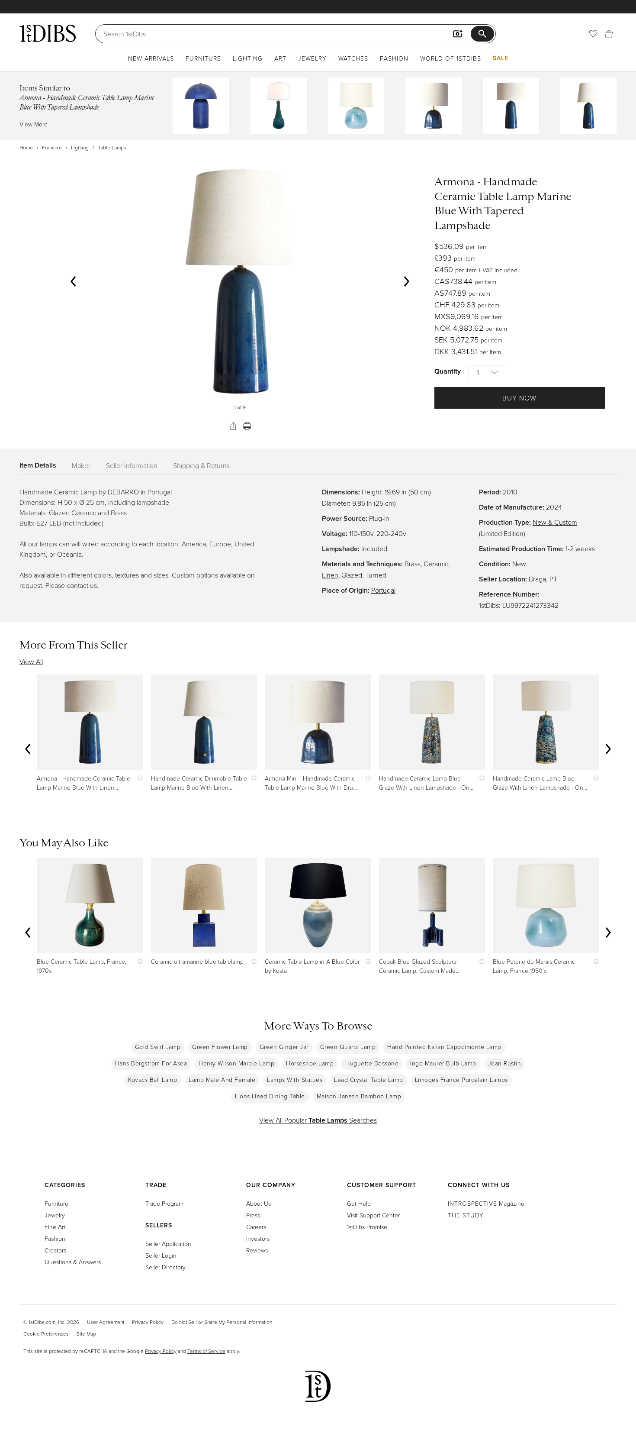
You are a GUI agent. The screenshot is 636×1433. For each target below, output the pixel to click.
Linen (330, 575)
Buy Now (519, 398)
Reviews (257, 1250)
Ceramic (436, 563)
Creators (55, 1250)
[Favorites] (593, 34)
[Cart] (609, 34)
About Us (258, 1203)
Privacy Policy (148, 1322)
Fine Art (55, 1227)
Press (253, 1215)
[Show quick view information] (138, 778)
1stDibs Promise (367, 1227)
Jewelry (312, 58)
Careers (256, 1227)
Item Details (37, 465)
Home (26, 147)
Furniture (203, 58)
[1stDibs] (47, 33)
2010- (511, 492)
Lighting (248, 58)
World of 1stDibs (450, 58)
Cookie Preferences (46, 1333)
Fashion (394, 58)
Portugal (383, 590)
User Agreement (105, 1322)
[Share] (233, 426)
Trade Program (164, 1203)
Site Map (86, 1333)
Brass (413, 563)
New (519, 563)
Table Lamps (112, 147)
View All (31, 661)
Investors (258, 1238)
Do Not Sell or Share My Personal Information (221, 1322)
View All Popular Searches (318, 1120)
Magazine (486, 1203)
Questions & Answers (73, 1262)
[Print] (247, 426)
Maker (81, 465)
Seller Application (168, 1243)
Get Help (359, 1203)
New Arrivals (151, 58)
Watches (353, 58)
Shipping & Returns (201, 465)
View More (33, 124)
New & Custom (555, 522)
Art (280, 58)
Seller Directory (165, 1267)
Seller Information (131, 465)
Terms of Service (206, 1351)
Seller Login (161, 1255)
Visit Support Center (373, 1215)
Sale (500, 58)
